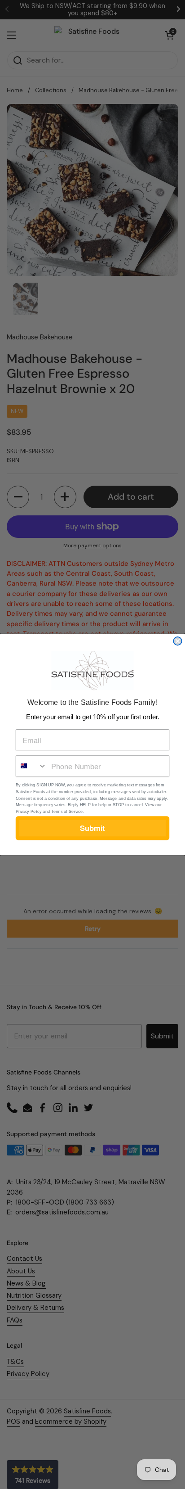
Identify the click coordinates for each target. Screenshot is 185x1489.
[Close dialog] (177, 641)
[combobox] (31, 766)
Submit (92, 828)
